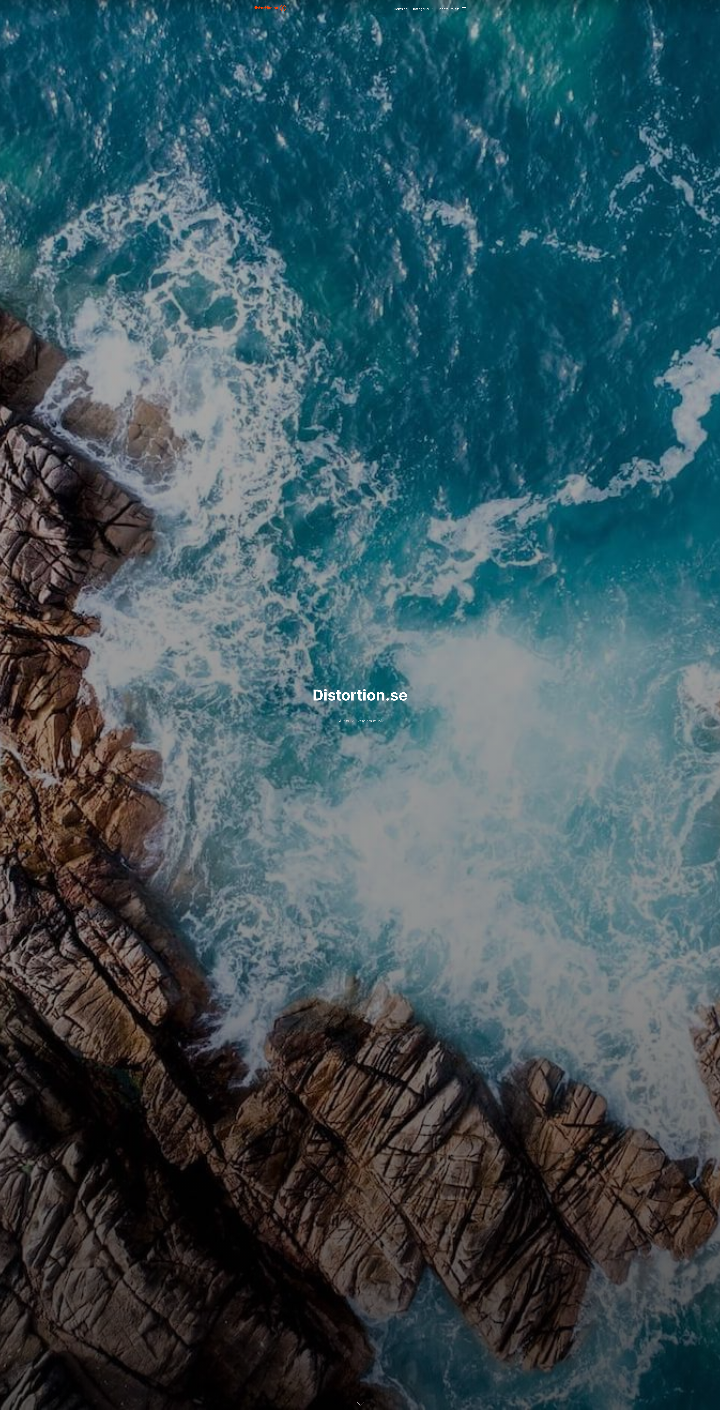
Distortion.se (360, 695)
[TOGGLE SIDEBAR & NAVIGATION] (465, 9)
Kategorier (421, 9)
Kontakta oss (449, 9)
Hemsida (400, 9)
